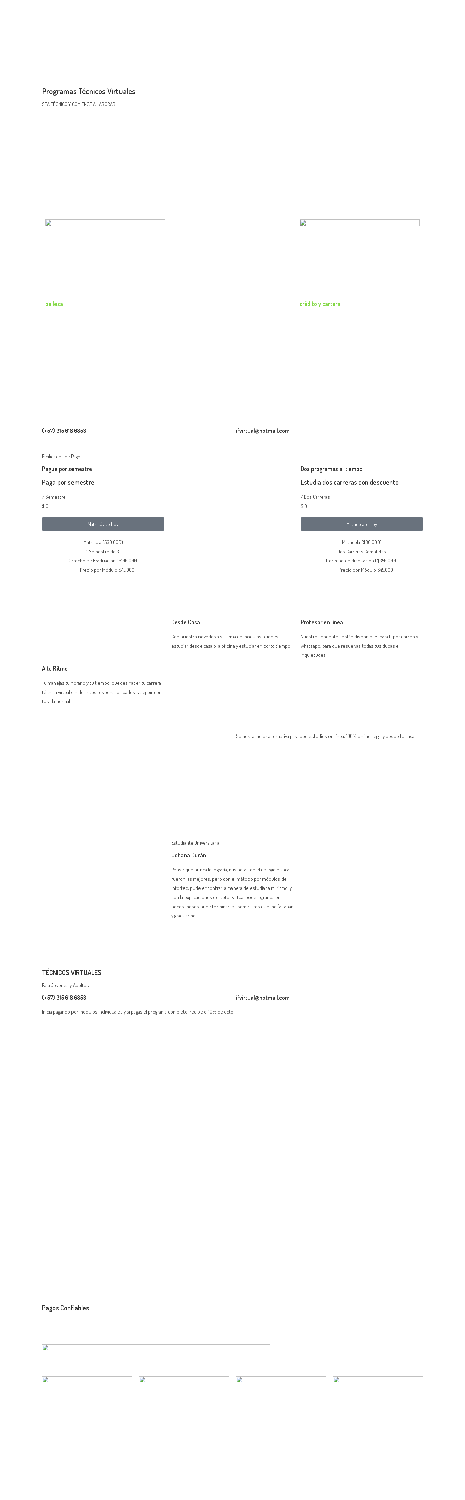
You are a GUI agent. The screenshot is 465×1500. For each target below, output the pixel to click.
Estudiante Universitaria (195, 842)
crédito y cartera (320, 303)
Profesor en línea (322, 622)
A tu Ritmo (55, 668)
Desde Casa (185, 622)
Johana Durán (188, 855)
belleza (54, 303)
